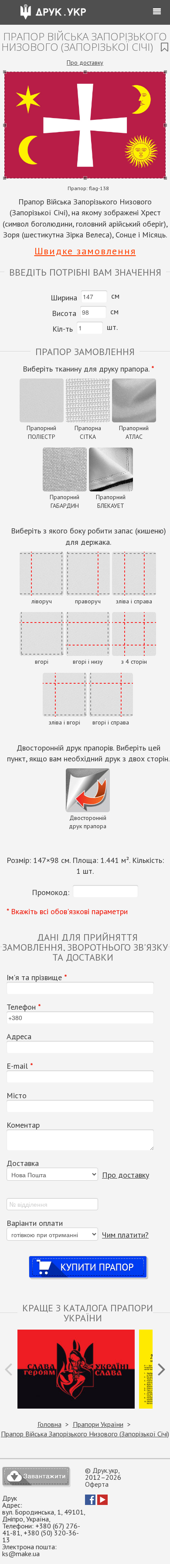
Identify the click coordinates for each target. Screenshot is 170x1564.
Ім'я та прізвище (37, 977)
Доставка (23, 1163)
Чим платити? (125, 1235)
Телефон (24, 1007)
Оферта (97, 1484)
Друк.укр (105, 1470)
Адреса (19, 1036)
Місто (17, 1095)
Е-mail (20, 1066)
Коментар (23, 1125)
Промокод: (50, 892)
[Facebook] (90, 1502)
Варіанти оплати (35, 1223)
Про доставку (85, 62)
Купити (88, 1258)
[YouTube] (102, 1502)
